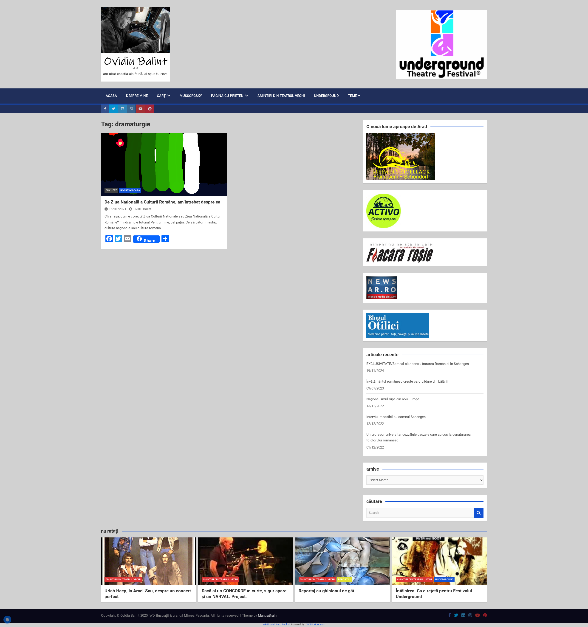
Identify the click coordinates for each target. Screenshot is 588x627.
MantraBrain (267, 615)
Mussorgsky (191, 96)
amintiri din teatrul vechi (123, 579)
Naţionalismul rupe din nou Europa (392, 399)
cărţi (162, 96)
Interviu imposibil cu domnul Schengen (396, 417)
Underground (326, 96)
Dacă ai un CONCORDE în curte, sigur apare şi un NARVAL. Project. (244, 593)
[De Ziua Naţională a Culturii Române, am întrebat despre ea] (164, 164)
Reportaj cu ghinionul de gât (326, 590)
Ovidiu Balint (142, 209)
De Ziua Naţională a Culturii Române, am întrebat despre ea (162, 202)
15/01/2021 (117, 209)
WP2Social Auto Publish (276, 624)
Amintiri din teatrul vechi (281, 96)
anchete (111, 190)
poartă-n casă (130, 190)
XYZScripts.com (315, 624)
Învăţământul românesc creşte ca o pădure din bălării (407, 381)
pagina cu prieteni (227, 96)
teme (352, 96)
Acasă (111, 96)
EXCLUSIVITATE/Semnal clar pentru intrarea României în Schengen (417, 364)
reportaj (344, 579)
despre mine (137, 96)
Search (478, 513)
